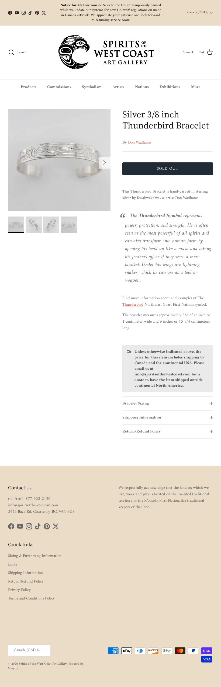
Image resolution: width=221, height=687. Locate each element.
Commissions (59, 87)
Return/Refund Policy (141, 431)
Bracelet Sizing (135, 403)
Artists (118, 87)
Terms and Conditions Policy (31, 598)
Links (12, 564)
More (196, 87)
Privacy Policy (19, 590)
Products (28, 87)
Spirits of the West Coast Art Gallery (43, 664)
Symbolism (92, 87)
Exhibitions (170, 87)
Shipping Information (141, 417)
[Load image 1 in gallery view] (59, 160)
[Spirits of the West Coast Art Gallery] (111, 52)
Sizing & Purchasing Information (34, 556)
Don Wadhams (139, 142)
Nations (142, 87)
